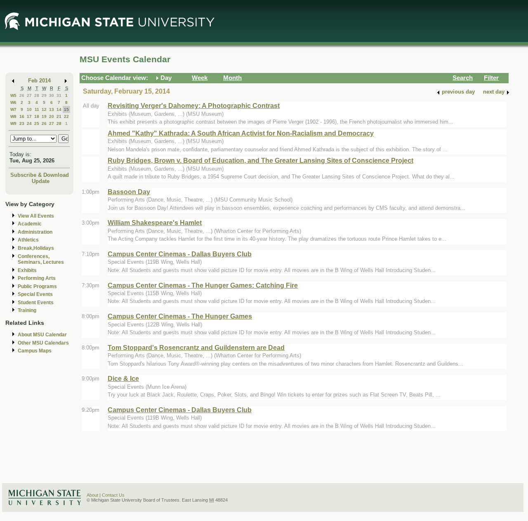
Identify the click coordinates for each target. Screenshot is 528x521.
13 (51, 109)
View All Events (36, 216)
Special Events (35, 294)
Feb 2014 (39, 80)
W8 (13, 116)
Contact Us (113, 495)
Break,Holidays (36, 248)
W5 (13, 95)
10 (29, 109)
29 (44, 95)
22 (66, 116)
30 (51, 95)
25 (36, 123)
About (92, 495)
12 (44, 109)
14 (59, 109)
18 (36, 116)
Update (41, 181)
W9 (13, 123)
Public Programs (37, 286)
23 (21, 123)
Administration (35, 232)
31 (59, 95)
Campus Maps (35, 351)
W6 (13, 102)
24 (29, 123)
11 (37, 109)
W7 (13, 109)
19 (44, 116)
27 (29, 95)
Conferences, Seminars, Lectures (41, 259)
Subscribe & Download (39, 175)
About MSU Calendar (42, 335)
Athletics (28, 240)
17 (29, 116)
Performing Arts (37, 278)
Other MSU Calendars (43, 343)
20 (51, 116)
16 (21, 116)
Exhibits (27, 270)
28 (36, 95)
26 (21, 95)
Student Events (36, 302)
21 (59, 116)
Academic (30, 224)
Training (27, 310)
